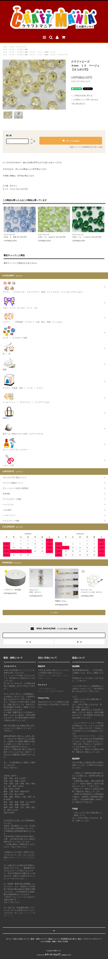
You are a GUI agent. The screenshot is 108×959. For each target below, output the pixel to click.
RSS (59, 942)
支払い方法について (21, 939)
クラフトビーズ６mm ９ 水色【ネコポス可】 (15, 236)
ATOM (65, 942)
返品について (75, 147)
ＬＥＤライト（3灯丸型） (13, 590)
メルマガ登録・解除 (48, 942)
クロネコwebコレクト (47, 689)
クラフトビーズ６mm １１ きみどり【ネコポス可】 (52, 236)
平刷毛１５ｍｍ (60, 601)
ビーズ (12, 46)
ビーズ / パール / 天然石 (39, 52)
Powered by (40, 955)
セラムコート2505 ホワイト (35, 591)
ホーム (5, 46)
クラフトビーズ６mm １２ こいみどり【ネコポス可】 (87, 236)
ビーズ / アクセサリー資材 (19, 49)
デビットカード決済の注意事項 (51, 691)
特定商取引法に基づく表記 (92, 147)
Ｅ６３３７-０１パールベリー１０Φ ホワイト (92, 591)
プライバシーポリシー (91, 939)
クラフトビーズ (21, 46)
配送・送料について (38, 939)
